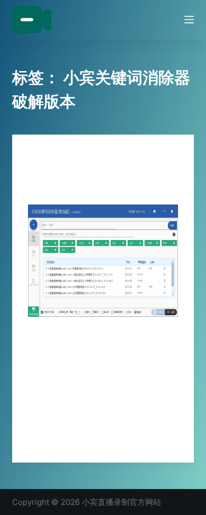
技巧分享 (40, 155)
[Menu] (189, 19)
